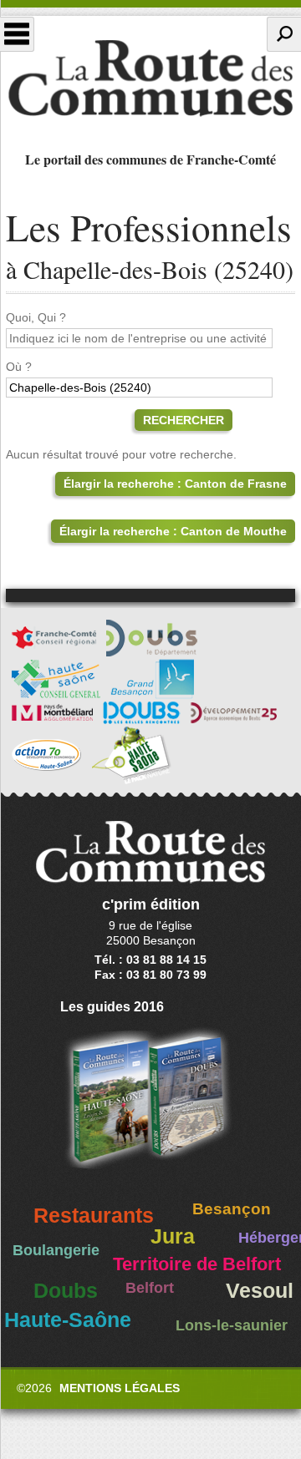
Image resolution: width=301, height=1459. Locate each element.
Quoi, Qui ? (36, 317)
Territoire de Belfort (197, 1264)
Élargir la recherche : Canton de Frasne (175, 483)
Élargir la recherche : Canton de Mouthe (173, 531)
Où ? (19, 366)
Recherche (284, 34)
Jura (172, 1236)
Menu (17, 34)
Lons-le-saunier (232, 1325)
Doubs (65, 1290)
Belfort (149, 1287)
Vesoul (259, 1290)
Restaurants (93, 1215)
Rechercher (183, 420)
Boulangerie (56, 1250)
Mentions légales (119, 1388)
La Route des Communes (150, 78)
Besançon (231, 1209)
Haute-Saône (67, 1320)
